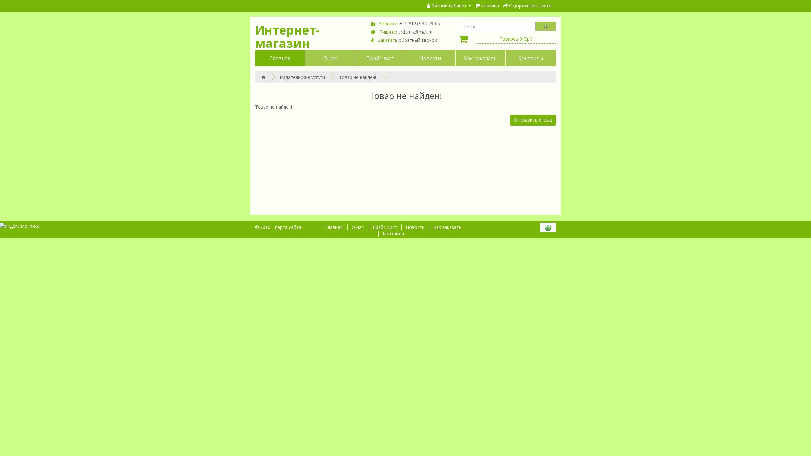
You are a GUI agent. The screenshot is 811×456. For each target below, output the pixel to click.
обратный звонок (418, 40)
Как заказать (480, 58)
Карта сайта (288, 227)
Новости (430, 58)
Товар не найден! (357, 77)
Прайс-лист (380, 58)
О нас (330, 58)
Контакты (530, 58)
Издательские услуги (302, 77)
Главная (280, 58)
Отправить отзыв (533, 120)
